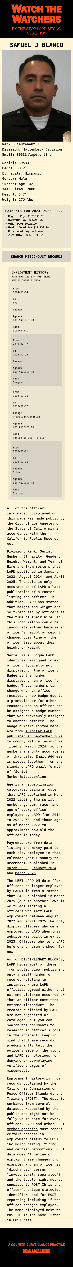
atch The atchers (36, 14)
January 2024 (44, 868)
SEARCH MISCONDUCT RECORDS (36, 257)
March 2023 (17, 868)
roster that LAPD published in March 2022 (36, 794)
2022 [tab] (58, 211)
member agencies (22, 1129)
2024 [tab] (36, 211)
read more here (36, 1250)
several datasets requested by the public (32, 1109)
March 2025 (25, 873)
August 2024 (30, 577)
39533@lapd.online (34, 155)
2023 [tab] (47, 211)
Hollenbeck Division (42, 149)
